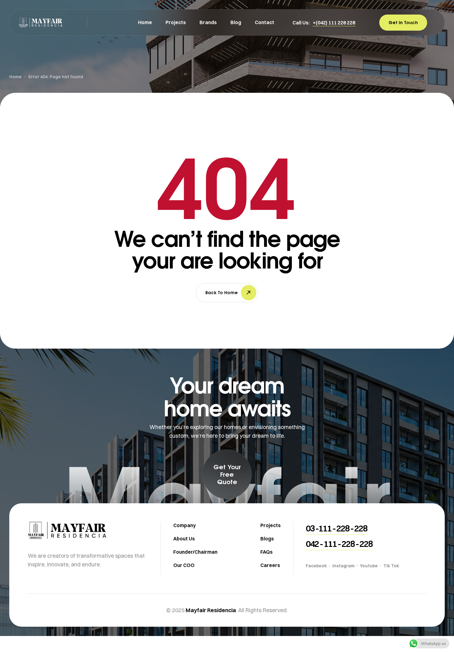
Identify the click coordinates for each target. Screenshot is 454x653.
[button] (334, 22)
